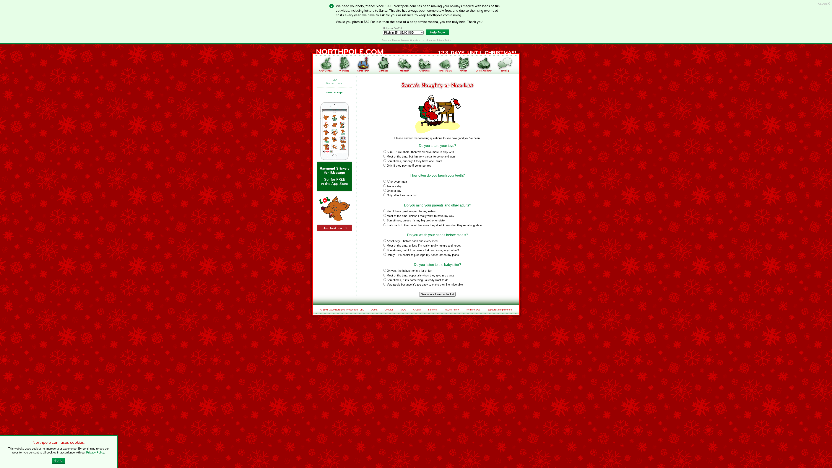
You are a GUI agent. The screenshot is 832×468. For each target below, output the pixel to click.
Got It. (58, 460)
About (374, 309)
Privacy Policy (451, 309)
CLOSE (824, 3)
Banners (432, 309)
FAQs (403, 309)
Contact (389, 309)
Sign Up (329, 83)
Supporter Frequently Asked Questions (401, 40)
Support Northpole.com (500, 309)
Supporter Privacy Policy (438, 40)
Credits (417, 309)
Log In (339, 83)
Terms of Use (473, 309)
